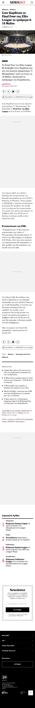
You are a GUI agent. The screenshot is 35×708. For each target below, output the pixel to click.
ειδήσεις (21, 413)
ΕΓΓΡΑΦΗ (17, 664)
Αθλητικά (5, 9)
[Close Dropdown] (32, 635)
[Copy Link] (18, 91)
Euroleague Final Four (23, 354)
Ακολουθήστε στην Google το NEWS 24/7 (16, 410)
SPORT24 (8, 203)
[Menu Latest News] (32, 2)
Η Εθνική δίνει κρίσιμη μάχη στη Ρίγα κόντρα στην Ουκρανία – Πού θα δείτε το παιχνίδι (18, 380)
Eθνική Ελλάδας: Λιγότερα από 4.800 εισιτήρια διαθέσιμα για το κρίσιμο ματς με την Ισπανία (18, 393)
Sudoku (4, 421)
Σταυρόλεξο (29, 419)
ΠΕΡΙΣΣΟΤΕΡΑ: (7, 367)
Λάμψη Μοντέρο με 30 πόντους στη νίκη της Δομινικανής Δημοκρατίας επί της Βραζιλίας (17, 372)
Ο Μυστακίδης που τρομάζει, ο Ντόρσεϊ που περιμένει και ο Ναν (16, 387)
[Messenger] (13, 91)
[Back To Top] (30, 692)
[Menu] (3, 2)
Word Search (20, 421)
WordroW (11, 421)
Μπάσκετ (13, 9)
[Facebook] (4, 91)
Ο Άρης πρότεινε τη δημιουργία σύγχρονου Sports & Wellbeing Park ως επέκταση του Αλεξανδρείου (17, 401)
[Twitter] (8, 91)
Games (11, 419)
